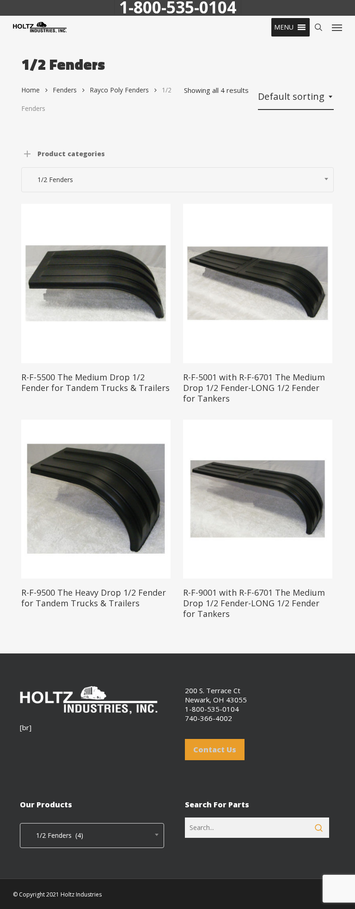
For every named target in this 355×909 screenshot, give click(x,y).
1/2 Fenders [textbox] (49, 179)
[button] (284, 27)
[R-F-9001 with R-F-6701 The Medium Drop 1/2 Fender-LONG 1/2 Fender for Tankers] (257, 499)
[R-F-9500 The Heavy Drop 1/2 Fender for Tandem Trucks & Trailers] (96, 499)
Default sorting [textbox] (291, 96)
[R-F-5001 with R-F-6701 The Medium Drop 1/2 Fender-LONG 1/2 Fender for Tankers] (257, 283)
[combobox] (296, 96)
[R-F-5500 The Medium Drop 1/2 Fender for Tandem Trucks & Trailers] (96, 283)
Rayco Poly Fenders (119, 89)
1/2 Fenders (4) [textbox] (54, 835)
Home (30, 89)
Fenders (65, 89)
